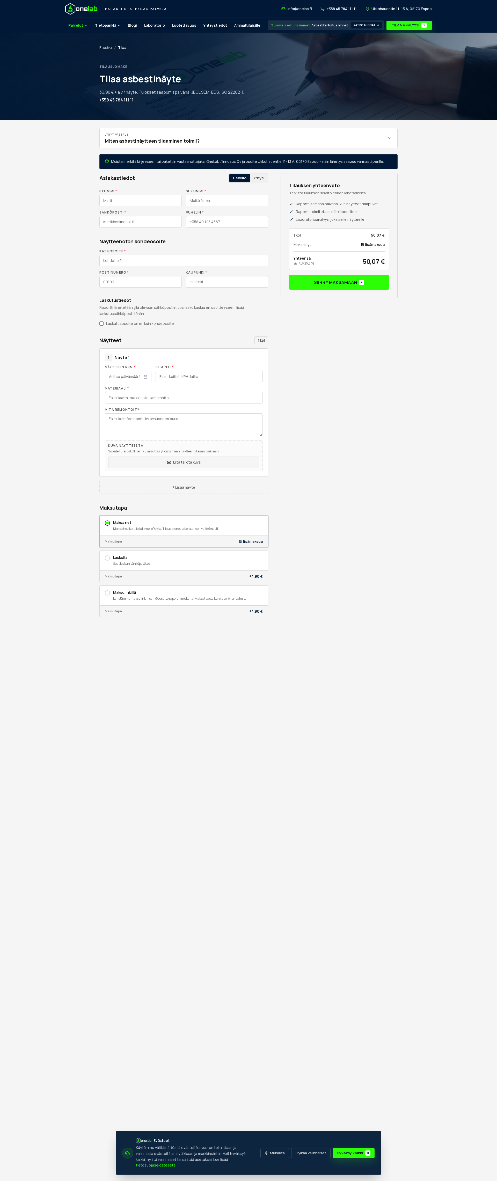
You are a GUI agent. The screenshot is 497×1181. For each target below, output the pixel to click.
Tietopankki (105, 25)
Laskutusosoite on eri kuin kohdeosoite (140, 323)
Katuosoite (112, 251)
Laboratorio (154, 25)
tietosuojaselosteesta (156, 1165)
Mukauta (277, 1152)
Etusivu (105, 47)
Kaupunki (196, 272)
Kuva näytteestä (125, 446)
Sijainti (164, 367)
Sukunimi (196, 191)
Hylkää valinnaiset (311, 1152)
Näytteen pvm (120, 367)
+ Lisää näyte (183, 487)
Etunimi (108, 191)
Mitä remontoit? (122, 410)
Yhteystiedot (215, 25)
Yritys (259, 177)
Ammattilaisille (247, 25)
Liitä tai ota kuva (187, 462)
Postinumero (114, 272)
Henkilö (239, 177)
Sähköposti (112, 212)
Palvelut (75, 25)
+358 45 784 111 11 (116, 100)
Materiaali (117, 388)
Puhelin (195, 212)
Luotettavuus (184, 25)
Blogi (132, 25)
